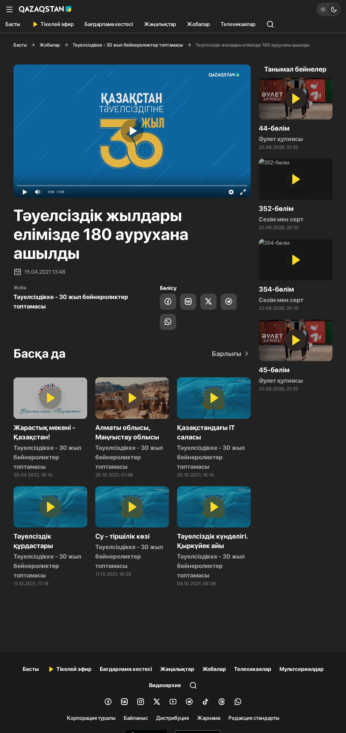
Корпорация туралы (91, 718)
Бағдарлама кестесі (108, 24)
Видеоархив (165, 685)
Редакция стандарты (253, 718)
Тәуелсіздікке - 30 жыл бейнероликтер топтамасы (128, 45)
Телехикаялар (238, 24)
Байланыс (136, 718)
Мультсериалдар (301, 669)
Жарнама (208, 718)
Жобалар (198, 24)
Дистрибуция (172, 718)
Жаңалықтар (160, 24)
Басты (12, 24)
